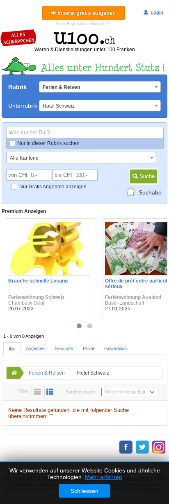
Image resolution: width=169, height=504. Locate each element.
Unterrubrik (22, 105)
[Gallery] (49, 391)
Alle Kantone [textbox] (24, 158)
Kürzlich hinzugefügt (125, 391)
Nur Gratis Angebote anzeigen (53, 187)
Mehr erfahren (103, 477)
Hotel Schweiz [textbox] (59, 106)
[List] (37, 391)
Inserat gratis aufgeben (86, 13)
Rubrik (17, 87)
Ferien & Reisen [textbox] (61, 87)
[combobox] (100, 87)
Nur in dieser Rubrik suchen (48, 143)
